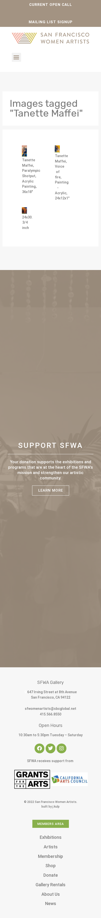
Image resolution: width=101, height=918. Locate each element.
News (50, 903)
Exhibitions (51, 837)
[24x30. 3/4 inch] (24, 210)
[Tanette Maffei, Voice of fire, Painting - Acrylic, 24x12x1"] (57, 148)
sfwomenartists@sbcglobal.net (50, 709)
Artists (51, 846)
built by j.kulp (50, 806)
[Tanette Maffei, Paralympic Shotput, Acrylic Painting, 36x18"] (24, 151)
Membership (50, 856)
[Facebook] (39, 748)
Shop (50, 865)
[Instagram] (61, 748)
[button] (16, 57)
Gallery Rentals (50, 884)
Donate (50, 875)
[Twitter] (50, 748)
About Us (50, 894)
